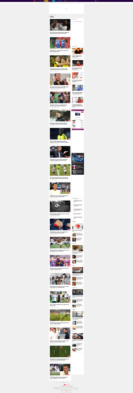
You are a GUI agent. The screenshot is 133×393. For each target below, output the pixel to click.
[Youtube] (78, 21)
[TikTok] (79, 21)
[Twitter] (76, 21)
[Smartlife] (69, 387)
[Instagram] (74, 21)
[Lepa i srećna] (66, 387)
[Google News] (81, 21)
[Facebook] (73, 21)
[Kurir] (54, 387)
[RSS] (82, 21)
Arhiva (63, 382)
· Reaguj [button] (53, 89)
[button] (55, 34)
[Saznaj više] (82, 154)
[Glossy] (63, 387)
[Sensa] (71, 387)
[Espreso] (57, 387)
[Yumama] (74, 387)
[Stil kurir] (61, 387)
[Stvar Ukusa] (78, 387)
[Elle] (59, 387)
